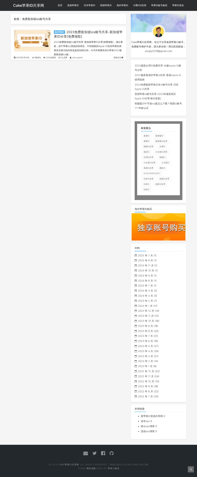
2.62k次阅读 (50, 57)
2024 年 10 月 (146, 270)
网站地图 (91, 468)
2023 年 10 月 (146, 320)
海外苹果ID (122, 5)
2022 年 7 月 (145, 396)
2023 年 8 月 (145, 331)
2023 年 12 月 (146, 310)
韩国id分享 (148, 146)
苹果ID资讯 (178, 5)
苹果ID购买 (113, 468)
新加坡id (159, 135)
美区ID (146, 152)
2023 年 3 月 (145, 356)
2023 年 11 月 (146, 315)
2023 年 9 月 (145, 325)
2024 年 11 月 (146, 265)
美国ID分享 (164, 178)
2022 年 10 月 (146, 381)
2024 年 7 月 (145, 285)
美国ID (146, 135)
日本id (146, 184)
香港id (146, 141)
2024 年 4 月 (145, 290)
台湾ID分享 (148, 157)
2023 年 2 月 (145, 361)
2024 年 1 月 (145, 305)
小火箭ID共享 (161, 152)
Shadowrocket (152, 173)
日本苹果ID (89, 5)
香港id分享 (148, 168)
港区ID (162, 168)
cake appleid (77, 57)
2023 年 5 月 (145, 346)
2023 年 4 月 (145, 351)
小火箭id (165, 162)
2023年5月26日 (22, 57)
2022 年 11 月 (146, 376)
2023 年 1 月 (145, 366)
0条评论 (37, 57)
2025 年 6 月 (145, 260)
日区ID (146, 189)
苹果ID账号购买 (159, 5)
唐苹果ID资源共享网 (152, 416)
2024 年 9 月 (145, 275)
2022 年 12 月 (146, 371)
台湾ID (162, 146)
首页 (60, 5)
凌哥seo (145, 421)
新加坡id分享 (161, 141)
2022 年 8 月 (145, 391)
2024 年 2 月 (145, 300)
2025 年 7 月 (145, 255)
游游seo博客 (148, 431)
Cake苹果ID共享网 (28, 5)
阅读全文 (118, 57)
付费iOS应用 (139, 5)
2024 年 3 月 (145, 295)
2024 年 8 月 (145, 280)
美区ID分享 (160, 184)
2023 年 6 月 (145, 341)
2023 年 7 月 (145, 335)
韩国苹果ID (106, 5)
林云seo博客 (148, 426)
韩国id (162, 157)
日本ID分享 (148, 178)
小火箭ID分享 (149, 162)
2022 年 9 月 (145, 386)
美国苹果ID (73, 5)
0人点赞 (63, 57)
